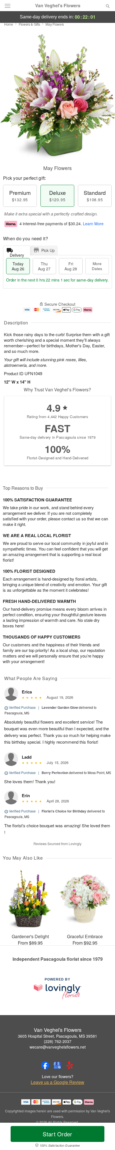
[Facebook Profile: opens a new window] (45, 1065)
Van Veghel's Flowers (57, 5)
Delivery (17, 253)
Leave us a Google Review (57, 1082)
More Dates (97, 266)
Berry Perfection (55, 772)
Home (8, 24)
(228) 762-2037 (57, 1041)
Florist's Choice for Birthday (64, 811)
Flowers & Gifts (29, 24)
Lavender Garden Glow (60, 707)
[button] (103, 1137)
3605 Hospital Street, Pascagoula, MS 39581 (57, 1036)
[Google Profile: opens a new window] (57, 1065)
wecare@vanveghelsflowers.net (58, 1047)
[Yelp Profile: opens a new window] (70, 1065)
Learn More (93, 223)
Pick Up (48, 250)
